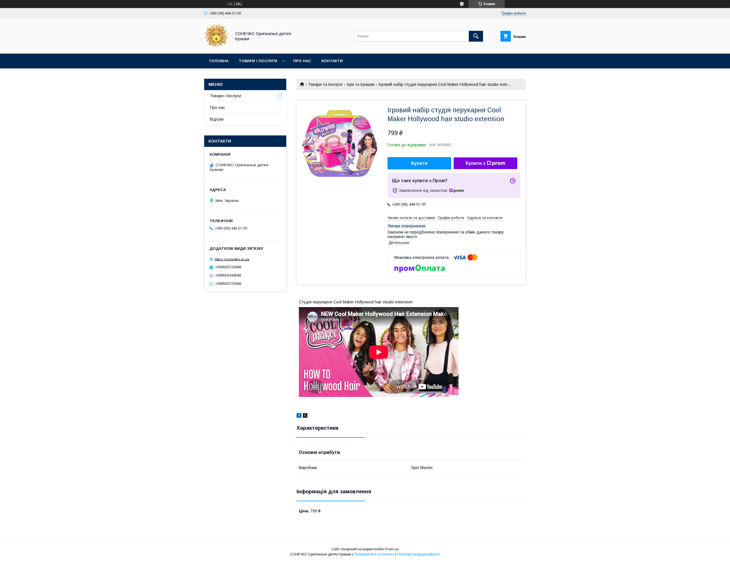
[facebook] (299, 416)
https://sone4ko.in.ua (232, 259)
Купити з (475, 163)
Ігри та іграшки (360, 84)
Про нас (302, 61)
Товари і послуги (258, 61)
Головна (218, 61)
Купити (419, 163)
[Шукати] (476, 36)
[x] (305, 416)
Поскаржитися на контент (374, 554)
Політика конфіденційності (418, 554)
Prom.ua (392, 549)
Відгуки (217, 119)
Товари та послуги (325, 84)
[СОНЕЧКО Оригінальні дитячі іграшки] (216, 46)
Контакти (332, 61)
